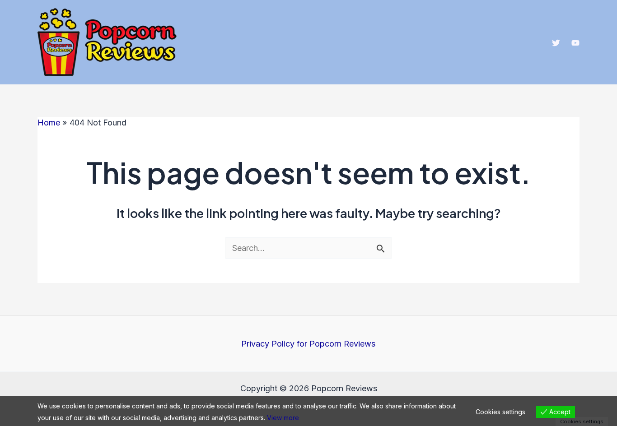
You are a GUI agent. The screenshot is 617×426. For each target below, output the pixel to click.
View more (283, 417)
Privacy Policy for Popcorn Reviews (308, 343)
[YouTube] (575, 43)
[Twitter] (556, 43)
